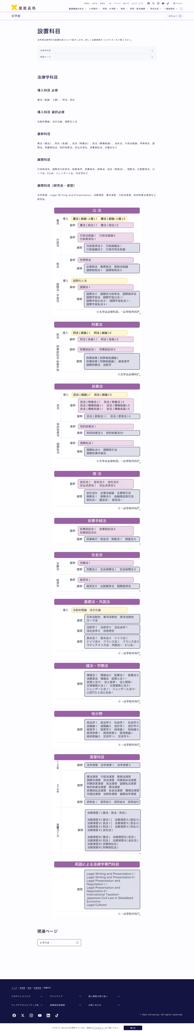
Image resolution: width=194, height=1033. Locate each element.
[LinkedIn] (48, 1015)
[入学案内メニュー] (99, 8)
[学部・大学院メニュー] (117, 8)
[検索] (181, 9)
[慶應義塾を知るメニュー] (85, 8)
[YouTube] (163, 3)
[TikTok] (168, 3)
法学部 (22, 988)
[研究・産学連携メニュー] (147, 8)
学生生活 (154, 9)
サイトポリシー (98, 1028)
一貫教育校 (169, 9)
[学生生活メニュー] (160, 8)
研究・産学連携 (137, 9)
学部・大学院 (109, 9)
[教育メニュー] (126, 8)
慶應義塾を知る (76, 9)
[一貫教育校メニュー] (176, 8)
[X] (153, 3)
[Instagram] (158, 3)
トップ (14, 988)
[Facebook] (148, 3)
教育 (123, 9)
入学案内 (93, 9)
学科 (29, 988)
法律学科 (37, 988)
